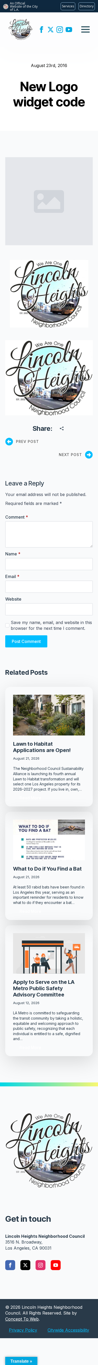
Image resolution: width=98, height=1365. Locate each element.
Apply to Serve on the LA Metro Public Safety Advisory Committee (43, 988)
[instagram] (59, 29)
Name (12, 554)
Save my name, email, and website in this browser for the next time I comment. (51, 625)
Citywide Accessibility (68, 1330)
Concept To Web (22, 1319)
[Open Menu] (85, 29)
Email (12, 576)
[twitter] (50, 29)
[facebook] (41, 29)
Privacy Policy (23, 1330)
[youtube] (69, 29)
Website (13, 599)
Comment (16, 517)
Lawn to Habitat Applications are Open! (42, 747)
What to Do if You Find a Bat (47, 869)
